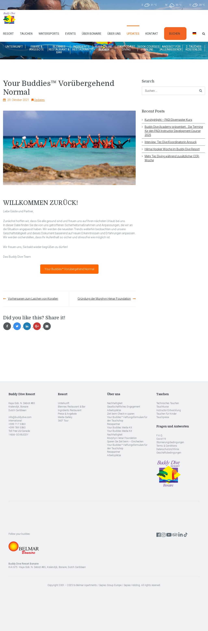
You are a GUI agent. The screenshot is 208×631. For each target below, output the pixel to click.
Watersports (49, 33)
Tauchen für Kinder (166, 413)
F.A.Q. (159, 435)
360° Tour (63, 420)
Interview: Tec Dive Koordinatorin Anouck (171, 142)
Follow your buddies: (19, 534)
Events (70, 33)
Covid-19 (161, 438)
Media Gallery (65, 417)
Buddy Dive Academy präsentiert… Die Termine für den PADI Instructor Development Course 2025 (174, 131)
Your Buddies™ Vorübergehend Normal (69, 269)
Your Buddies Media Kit (119, 427)
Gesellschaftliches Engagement (123, 406)
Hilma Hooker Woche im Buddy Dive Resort (172, 149)
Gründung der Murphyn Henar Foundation (104, 298)
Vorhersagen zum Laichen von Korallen (33, 298)
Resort (8, 33)
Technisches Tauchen (167, 403)
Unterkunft (14, 46)
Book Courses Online (148, 48)
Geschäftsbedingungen (168, 452)
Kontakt (151, 33)
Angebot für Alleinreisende (171, 48)
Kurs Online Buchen (103, 48)
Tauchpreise (162, 417)
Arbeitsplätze (114, 410)
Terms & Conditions (166, 445)
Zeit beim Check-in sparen (120, 413)
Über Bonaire (91, 33)
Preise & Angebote (36, 48)
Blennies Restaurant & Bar (59, 49)
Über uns (114, 33)
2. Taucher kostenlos (194, 48)
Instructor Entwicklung (168, 410)
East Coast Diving (126, 48)
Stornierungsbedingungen (170, 442)
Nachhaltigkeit (114, 403)
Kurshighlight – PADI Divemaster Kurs (168, 119)
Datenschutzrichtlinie (167, 449)
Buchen (174, 33)
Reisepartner (113, 424)
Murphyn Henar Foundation (122, 438)
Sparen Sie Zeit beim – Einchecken (125, 441)
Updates (133, 33)
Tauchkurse (162, 406)
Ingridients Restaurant (81, 48)
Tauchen (26, 33)
